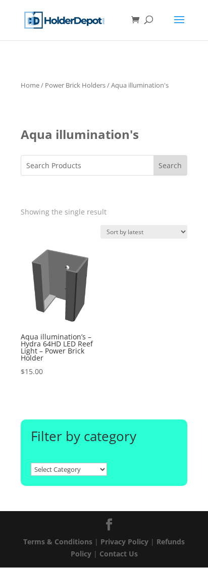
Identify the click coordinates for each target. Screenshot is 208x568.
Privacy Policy (124, 541)
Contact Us (118, 553)
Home (30, 85)
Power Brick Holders (75, 85)
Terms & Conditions (57, 541)
